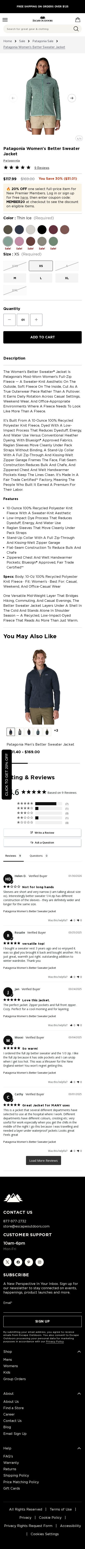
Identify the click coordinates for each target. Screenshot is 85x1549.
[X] (7, 1262)
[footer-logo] (13, 1201)
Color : (28, 218)
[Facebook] (18, 1262)
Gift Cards (11, 1488)
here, (24, 198)
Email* (7, 1302)
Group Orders (14, 1379)
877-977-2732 (14, 1221)
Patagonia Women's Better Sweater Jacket (29, 911)
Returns (9, 1469)
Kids (6, 1372)
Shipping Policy (16, 1475)
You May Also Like (30, 636)
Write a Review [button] (44, 832)
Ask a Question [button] (44, 842)
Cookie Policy (50, 1518)
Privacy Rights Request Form (28, 1526)
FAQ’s (8, 1456)
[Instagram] (39, 1262)
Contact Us (12, 1421)
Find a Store (13, 1408)
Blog (7, 1427)
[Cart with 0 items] (78, 19)
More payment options (42, 348)
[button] (11, 732)
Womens (10, 1366)
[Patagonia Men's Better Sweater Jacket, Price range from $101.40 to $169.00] (42, 686)
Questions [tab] (36, 855)
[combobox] (42, 28)
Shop (7, 1352)
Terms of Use (61, 1509)
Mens (7, 1360)
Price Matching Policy (21, 1482)
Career (9, 1414)
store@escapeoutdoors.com (26, 1226)
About (8, 1394)
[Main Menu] (5, 19)
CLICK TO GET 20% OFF (7, 774)
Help (7, 1448)
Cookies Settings (45, 1534)
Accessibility (70, 1526)
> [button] (43, 1160)
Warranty (11, 1463)
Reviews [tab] (10, 855)
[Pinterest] (29, 1262)
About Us (11, 1402)
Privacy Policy (55, 1341)
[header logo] (42, 18)
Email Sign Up (15, 1434)
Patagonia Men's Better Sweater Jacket (40, 744)
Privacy (25, 1518)
